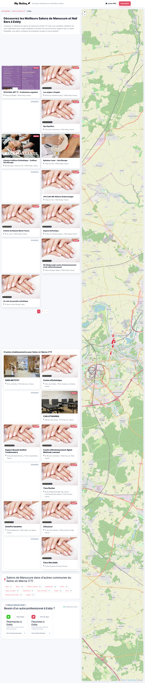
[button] (114, 341)
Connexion (125, 3)
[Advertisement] (41, 50)
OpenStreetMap (132, 680)
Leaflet (124, 680)
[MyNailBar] (22, 3)
